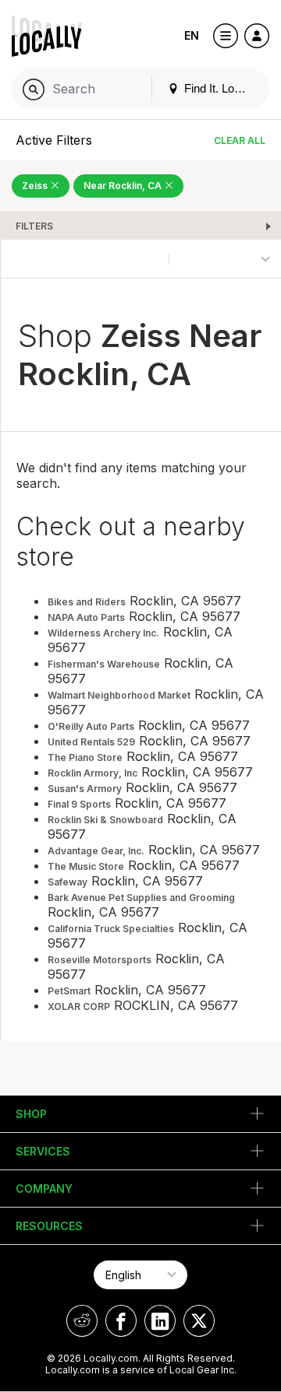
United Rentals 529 (91, 742)
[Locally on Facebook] (121, 1321)
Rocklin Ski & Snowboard (105, 820)
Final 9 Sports (79, 804)
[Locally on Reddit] (82, 1321)
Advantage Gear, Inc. (96, 851)
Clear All (239, 140)
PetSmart (69, 991)
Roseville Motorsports (99, 960)
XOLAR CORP (79, 1006)
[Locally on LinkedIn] (160, 1321)
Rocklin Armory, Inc (92, 773)
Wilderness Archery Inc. (103, 633)
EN (191, 35)
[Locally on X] (199, 1321)
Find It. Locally (219, 88)
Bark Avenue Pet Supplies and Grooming (141, 897)
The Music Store (86, 866)
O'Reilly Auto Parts (91, 726)
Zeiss (36, 185)
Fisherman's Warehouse (104, 664)
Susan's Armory (85, 788)
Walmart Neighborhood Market (119, 695)
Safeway (67, 882)
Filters (34, 226)
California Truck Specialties (111, 928)
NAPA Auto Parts (86, 617)
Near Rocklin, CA (124, 185)
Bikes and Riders (87, 602)
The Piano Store (85, 757)
